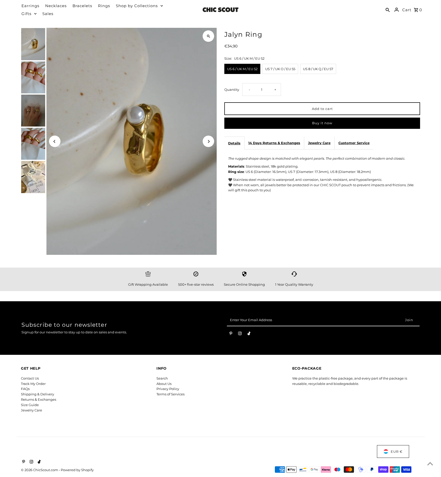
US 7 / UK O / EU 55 (280, 69)
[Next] (208, 141)
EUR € (396, 451)
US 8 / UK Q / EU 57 (318, 69)
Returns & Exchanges (38, 399)
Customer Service (354, 143)
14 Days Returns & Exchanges (274, 143)
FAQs (25, 389)
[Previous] (54, 141)
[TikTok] (249, 334)
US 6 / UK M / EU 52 (242, 69)
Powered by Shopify (77, 470)
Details (234, 143)
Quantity (231, 89)
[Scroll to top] (430, 463)
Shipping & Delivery (37, 394)
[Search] (387, 9)
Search (162, 378)
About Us (164, 384)
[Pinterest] (230, 334)
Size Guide (30, 405)
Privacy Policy (167, 389)
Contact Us (30, 378)
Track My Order (33, 384)
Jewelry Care (319, 143)
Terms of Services (170, 394)
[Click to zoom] (208, 36)
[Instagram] (240, 334)
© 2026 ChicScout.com (40, 470)
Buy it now (322, 123)
